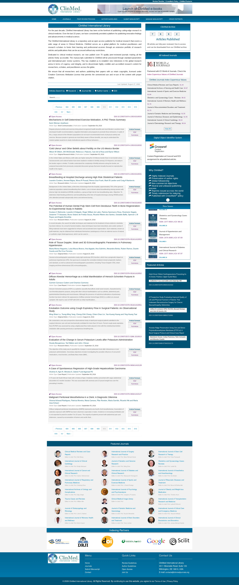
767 (62, 112)
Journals (88, 566)
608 (92, 107)
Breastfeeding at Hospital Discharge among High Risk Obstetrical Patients (85, 177)
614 (129, 107)
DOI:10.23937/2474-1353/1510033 (128, 117)
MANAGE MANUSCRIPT (154, 19)
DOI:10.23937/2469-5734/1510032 (128, 203)
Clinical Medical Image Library (122, 499)
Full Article (134, 135)
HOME (54, 19)
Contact (88, 572)
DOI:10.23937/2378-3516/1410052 (128, 273)
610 (104, 107)
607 (85, 107)
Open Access (127, 569)
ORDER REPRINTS (175, 19)
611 (110, 107)
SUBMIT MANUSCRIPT (132, 19)
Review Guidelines (129, 563)
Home (87, 563)
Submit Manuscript (92, 569)
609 (98, 107)
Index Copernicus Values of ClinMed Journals (165, 74)
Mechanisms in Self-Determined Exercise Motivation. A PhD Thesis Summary (87, 120)
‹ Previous (58, 107)
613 (123, 107)
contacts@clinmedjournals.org (177, 572)
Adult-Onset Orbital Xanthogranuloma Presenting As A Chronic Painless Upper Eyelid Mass (167, 275)
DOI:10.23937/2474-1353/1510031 (128, 174)
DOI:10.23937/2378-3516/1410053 (128, 239)
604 (67, 107)
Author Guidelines (129, 566)
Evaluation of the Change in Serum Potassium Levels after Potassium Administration (91, 340)
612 (117, 107)
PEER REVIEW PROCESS (86, 19)
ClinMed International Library (80, 581)
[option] (58, 541)
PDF (134, 132)
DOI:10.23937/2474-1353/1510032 (128, 145)
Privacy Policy (172, 581)
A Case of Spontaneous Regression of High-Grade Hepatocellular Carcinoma (87, 368)
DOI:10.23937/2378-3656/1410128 (128, 365)
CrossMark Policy (172, 1)
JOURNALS (67, 19)
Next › (69, 112)
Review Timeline (158, 1)
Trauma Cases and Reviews (75, 499)
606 (79, 107)
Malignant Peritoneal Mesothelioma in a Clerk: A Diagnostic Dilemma (83, 397)
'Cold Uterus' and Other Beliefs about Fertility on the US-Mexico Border (84, 148)
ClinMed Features (186, 1)
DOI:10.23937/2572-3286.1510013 (128, 337)
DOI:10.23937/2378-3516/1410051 (128, 305)
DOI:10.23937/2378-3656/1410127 (128, 394)
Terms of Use (160, 581)
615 (135, 107)
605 (73, 107)
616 (56, 112)
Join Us (125, 572)
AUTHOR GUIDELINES (109, 19)
